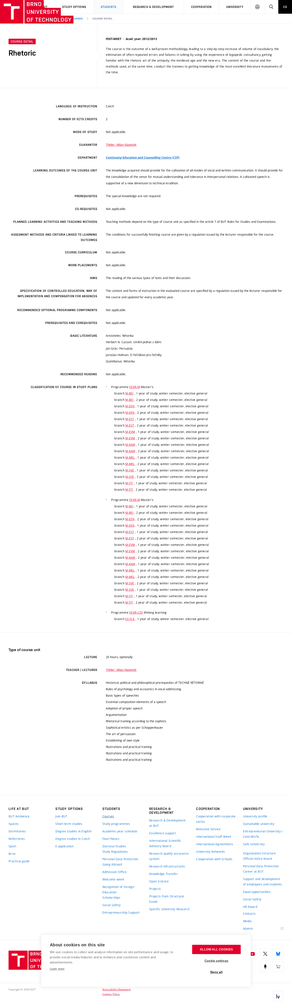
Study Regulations (115, 851)
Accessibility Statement (116, 989)
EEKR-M (134, 387)
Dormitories (17, 831)
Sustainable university (258, 824)
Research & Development (153, 7)
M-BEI (129, 393)
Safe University (254, 844)
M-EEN (129, 406)
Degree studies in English (73, 831)
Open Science (159, 881)
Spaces (14, 824)
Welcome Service (208, 829)
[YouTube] (252, 953)
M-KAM (130, 445)
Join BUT (61, 816)
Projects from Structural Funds (166, 899)
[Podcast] (265, 966)
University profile (255, 816)
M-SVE (129, 470)
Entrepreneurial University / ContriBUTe (263, 834)
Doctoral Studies (114, 846)
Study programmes (116, 824)
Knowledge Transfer (163, 874)
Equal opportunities (257, 892)
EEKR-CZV (136, 612)
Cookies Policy (111, 994)
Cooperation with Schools (214, 859)
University (234, 7)
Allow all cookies (216, 949)
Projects (155, 889)
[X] (265, 953)
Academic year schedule (119, 831)
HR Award (250, 907)
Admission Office (114, 872)
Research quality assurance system (169, 856)
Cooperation (201, 7)
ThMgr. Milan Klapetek (121, 145)
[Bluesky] (278, 953)
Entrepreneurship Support (121, 912)
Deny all (216, 972)
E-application (64, 846)
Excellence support (162, 833)
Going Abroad (112, 864)
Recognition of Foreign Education (118, 889)
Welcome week (113, 879)
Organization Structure (259, 853)
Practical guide (19, 861)
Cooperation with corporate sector (216, 819)
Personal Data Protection (120, 859)
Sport (12, 846)
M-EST (129, 419)
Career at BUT (253, 871)
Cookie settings (216, 960)
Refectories (17, 839)
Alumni (248, 928)
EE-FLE (130, 619)
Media (247, 921)
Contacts (249, 913)
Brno (12, 854)
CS (285, 7)
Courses (77, 18)
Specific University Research (169, 909)
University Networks (210, 851)
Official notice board (257, 859)
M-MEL (130, 457)
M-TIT (129, 483)
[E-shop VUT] (278, 966)
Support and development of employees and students (262, 881)
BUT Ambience (19, 816)
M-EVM (130, 432)
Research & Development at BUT (167, 823)
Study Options (74, 7)
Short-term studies (68, 824)
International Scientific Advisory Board (165, 843)
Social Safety (111, 905)
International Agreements (214, 844)
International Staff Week (213, 837)
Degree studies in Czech (72, 839)
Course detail (102, 18)
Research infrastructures (167, 866)
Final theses (110, 839)
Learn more (57, 969)
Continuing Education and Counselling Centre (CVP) (143, 158)
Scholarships (111, 897)
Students (108, 7)
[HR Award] (278, 996)
